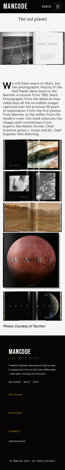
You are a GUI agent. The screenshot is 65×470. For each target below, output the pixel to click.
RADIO (46, 6)
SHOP (36, 382)
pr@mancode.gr (17, 441)
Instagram (15, 382)
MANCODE (15, 6)
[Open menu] (58, 7)
